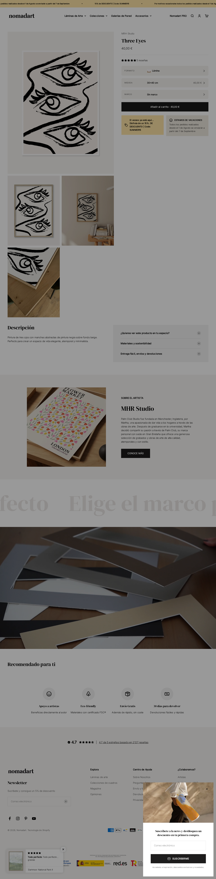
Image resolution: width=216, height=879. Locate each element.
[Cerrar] (206, 789)
